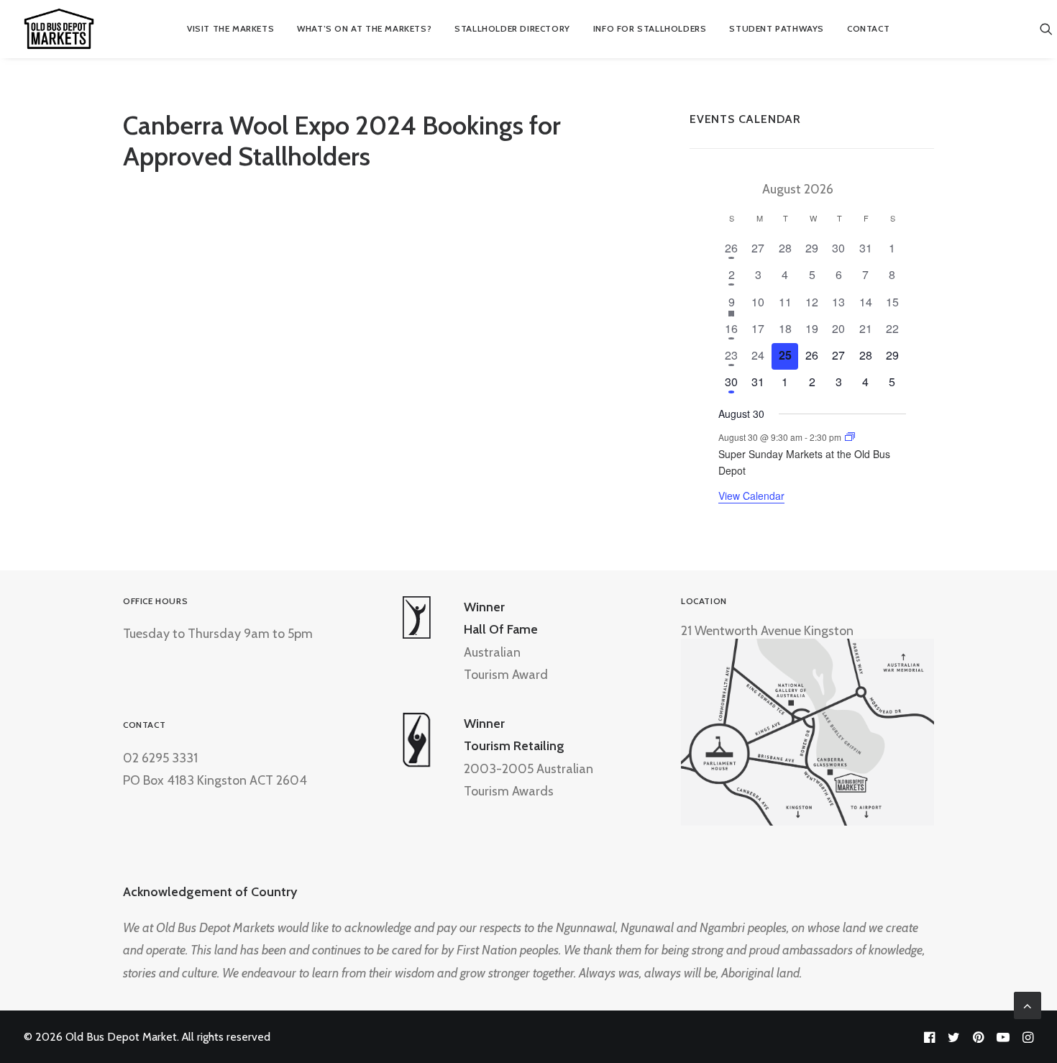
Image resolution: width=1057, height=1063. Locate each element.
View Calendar (751, 495)
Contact (868, 28)
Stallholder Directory (512, 28)
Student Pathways (776, 28)
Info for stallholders (650, 28)
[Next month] (867, 187)
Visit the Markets (230, 28)
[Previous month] (729, 187)
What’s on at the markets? (364, 28)
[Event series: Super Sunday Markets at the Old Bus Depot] (850, 437)
